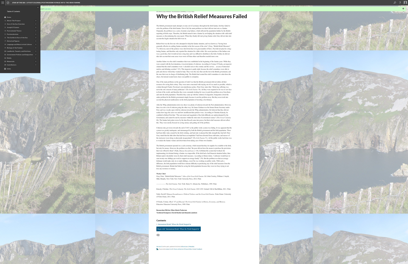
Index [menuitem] (9, 69)
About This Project (14, 20)
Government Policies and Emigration (20, 54)
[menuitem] (2, 2)
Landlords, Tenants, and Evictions (19, 51)
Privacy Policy (188, 249)
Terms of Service (178, 249)
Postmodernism (12, 34)
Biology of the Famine (14, 48)
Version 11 (159, 246)
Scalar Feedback (197, 249)
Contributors (11, 65)
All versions (184, 246)
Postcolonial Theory (14, 31)
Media (9, 58)
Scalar (167, 249)
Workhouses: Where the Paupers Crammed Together (175, 11)
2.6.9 (171, 249)
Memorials (10, 61)
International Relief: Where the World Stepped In (174, 224)
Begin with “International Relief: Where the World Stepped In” (178, 229)
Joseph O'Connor (13, 27)
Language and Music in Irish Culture (19, 44)
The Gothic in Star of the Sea (17, 37)
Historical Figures (13, 41)
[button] (400, 2)
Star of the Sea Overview (16, 24)
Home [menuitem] (9, 17)
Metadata (191, 246)
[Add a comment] (159, 235)
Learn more (47, 9)
